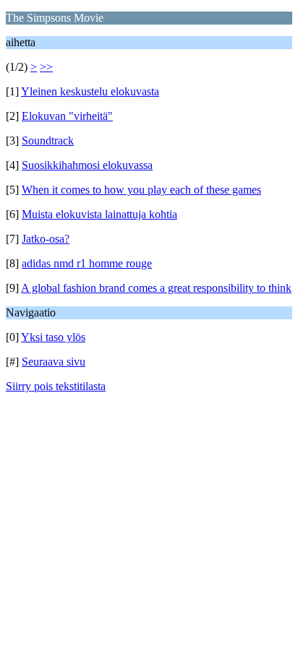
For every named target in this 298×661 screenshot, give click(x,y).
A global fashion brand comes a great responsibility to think (156, 288)
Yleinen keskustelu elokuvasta (90, 91)
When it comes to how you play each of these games (141, 189)
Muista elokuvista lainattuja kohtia (99, 214)
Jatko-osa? (45, 239)
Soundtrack (48, 140)
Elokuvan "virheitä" (67, 116)
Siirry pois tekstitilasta (56, 386)
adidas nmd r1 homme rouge (87, 263)
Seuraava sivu (53, 361)
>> (46, 67)
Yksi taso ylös (53, 337)
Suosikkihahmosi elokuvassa (87, 165)
